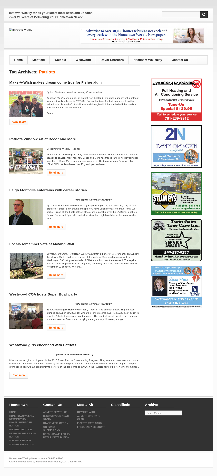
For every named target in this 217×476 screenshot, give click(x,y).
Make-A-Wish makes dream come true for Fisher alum (55, 82)
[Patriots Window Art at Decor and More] (26, 161)
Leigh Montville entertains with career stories (48, 190)
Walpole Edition (20, 440)
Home (18, 60)
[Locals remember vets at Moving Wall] (26, 266)
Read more (19, 121)
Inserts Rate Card (89, 423)
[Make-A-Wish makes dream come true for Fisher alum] (26, 104)
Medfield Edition (20, 429)
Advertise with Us (55, 412)
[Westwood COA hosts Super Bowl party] (26, 316)
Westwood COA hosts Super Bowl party (43, 294)
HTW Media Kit (86, 412)
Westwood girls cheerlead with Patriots (42, 345)
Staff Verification (55, 423)
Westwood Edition (21, 444)
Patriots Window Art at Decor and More (42, 139)
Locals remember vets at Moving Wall (41, 244)
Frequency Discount (91, 427)
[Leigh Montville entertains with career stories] (26, 212)
